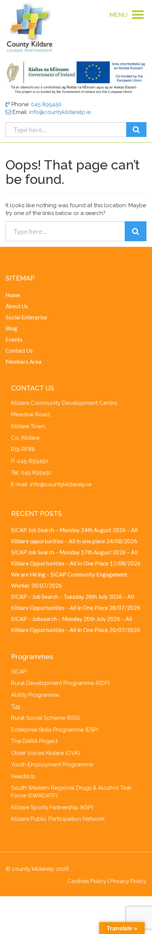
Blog (11, 328)
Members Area (23, 361)
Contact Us (19, 350)
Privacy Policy (128, 881)
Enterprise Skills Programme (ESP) (55, 729)
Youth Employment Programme (52, 764)
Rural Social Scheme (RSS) (45, 718)
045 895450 (46, 104)
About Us (17, 306)
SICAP (19, 671)
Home (13, 295)
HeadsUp (23, 776)
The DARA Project (34, 741)
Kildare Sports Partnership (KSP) (52, 807)
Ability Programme (35, 695)
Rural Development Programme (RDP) (60, 683)
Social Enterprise (26, 317)
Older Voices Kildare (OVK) (45, 753)
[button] (119, 14)
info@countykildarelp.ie (60, 112)
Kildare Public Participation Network (58, 819)
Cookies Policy (87, 881)
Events (14, 339)
